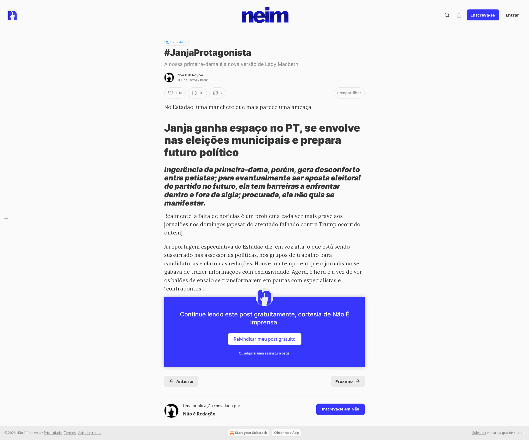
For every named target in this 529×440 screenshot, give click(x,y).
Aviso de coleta (89, 432)
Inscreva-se (483, 15)
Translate (176, 42)
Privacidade (53, 432)
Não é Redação (190, 75)
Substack (479, 432)
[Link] (156, 140)
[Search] (446, 14)
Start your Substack (251, 432)
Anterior (185, 381)
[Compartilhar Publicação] (459, 14)
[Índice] (6, 220)
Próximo (344, 381)
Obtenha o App (286, 432)
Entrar (512, 15)
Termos (70, 432)
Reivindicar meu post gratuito (265, 339)
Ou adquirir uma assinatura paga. (264, 353)
